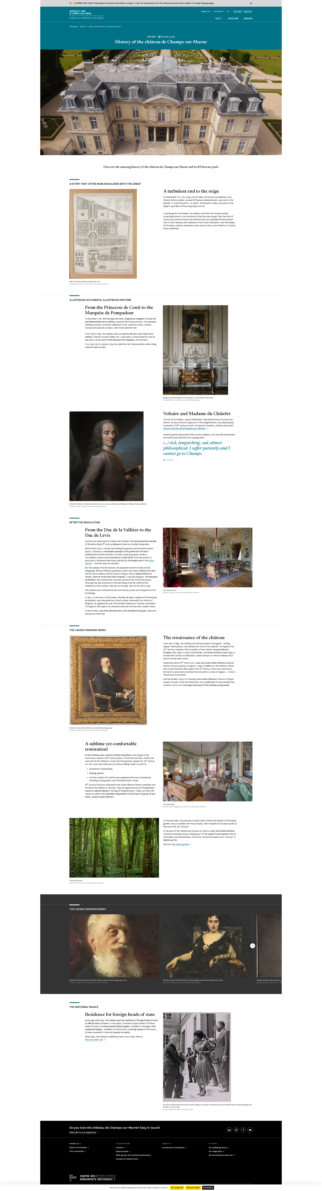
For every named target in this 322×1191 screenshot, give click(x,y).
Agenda (248, 18)
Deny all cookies (193, 1187)
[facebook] (243, 1129)
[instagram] (236, 1129)
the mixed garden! (180, 844)
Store (249, 12)
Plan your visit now (94, 1039)
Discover (233, 18)
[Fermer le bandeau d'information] (251, 3)
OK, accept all (177, 1187)
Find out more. (208, 3)
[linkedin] (229, 1129)
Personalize (208, 1187)
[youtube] (250, 1129)
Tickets (239, 12)
